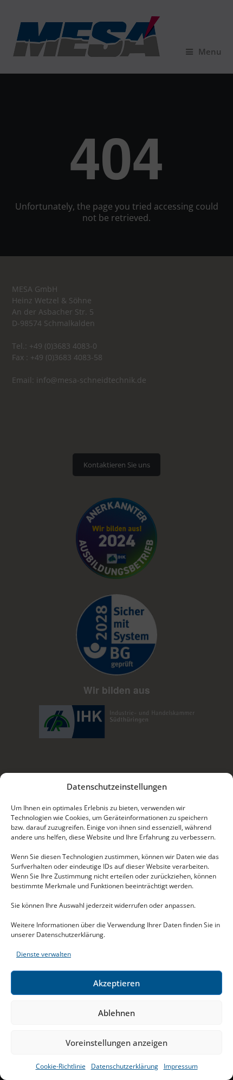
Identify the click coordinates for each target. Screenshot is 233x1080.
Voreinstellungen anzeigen (116, 1042)
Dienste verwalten (43, 954)
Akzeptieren (116, 983)
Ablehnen (116, 1012)
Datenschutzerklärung (124, 1066)
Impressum (181, 1066)
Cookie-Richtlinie (61, 1066)
